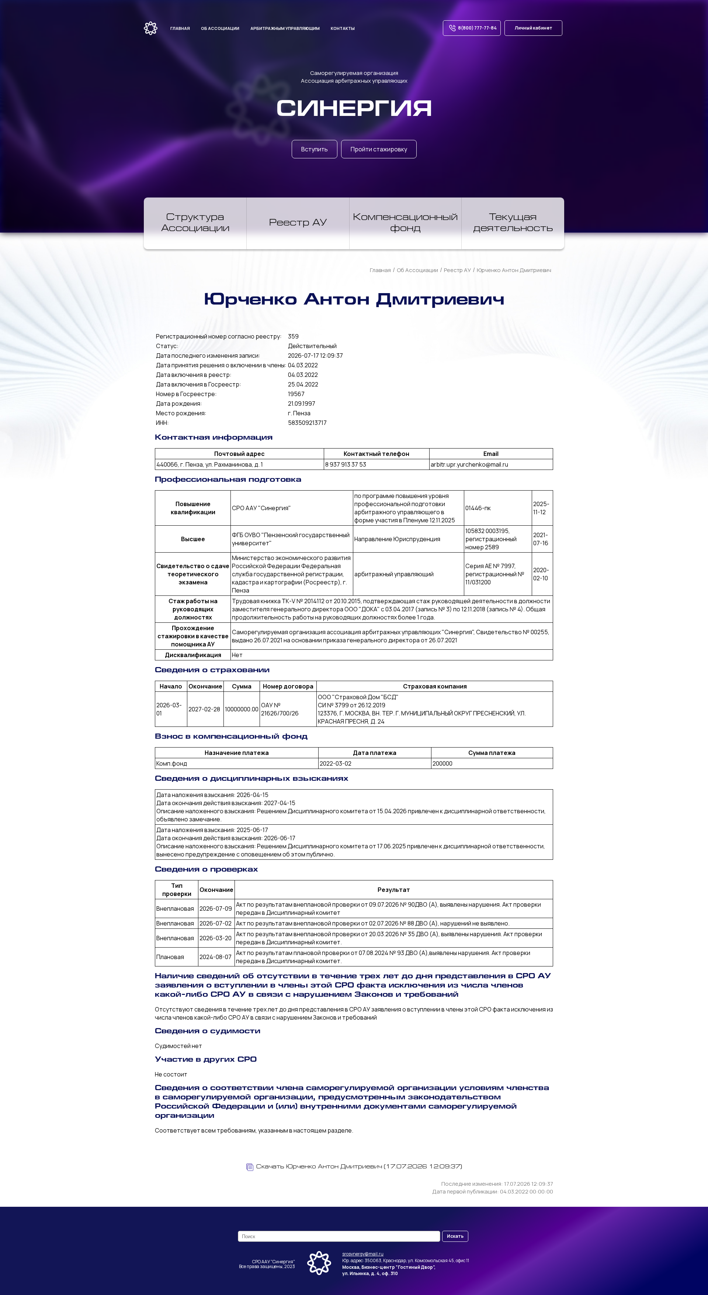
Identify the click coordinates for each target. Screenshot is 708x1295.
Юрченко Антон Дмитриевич (514, 270)
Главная (180, 28)
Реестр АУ (298, 223)
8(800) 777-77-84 (477, 28)
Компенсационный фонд (405, 223)
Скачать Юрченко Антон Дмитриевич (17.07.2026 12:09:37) (359, 1167)
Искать (455, 1236)
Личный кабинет (533, 28)
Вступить (314, 149)
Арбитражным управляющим (285, 28)
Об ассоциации (220, 28)
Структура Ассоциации (195, 223)
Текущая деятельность (513, 223)
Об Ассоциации (417, 270)
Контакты (343, 28)
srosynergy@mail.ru (363, 1254)
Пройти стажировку (379, 149)
